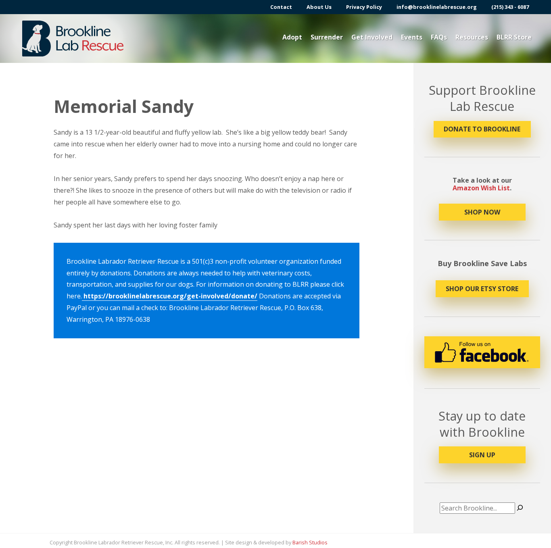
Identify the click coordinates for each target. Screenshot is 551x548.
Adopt (292, 37)
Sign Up (482, 454)
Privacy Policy (364, 7)
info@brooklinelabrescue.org (437, 7)
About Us (319, 7)
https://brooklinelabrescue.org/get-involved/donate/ (169, 296)
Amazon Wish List (481, 187)
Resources (471, 37)
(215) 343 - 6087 (510, 7)
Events (411, 37)
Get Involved (371, 37)
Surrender (327, 37)
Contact (281, 7)
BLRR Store (514, 37)
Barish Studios (310, 542)
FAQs (439, 37)
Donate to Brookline (482, 129)
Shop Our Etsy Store (482, 288)
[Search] (520, 508)
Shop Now (482, 212)
